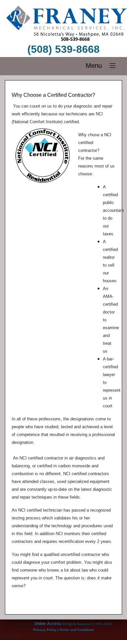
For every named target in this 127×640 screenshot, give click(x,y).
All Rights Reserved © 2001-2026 (87, 624)
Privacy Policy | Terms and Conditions (63, 630)
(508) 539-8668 (63, 49)
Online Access (47, 623)
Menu (97, 65)
